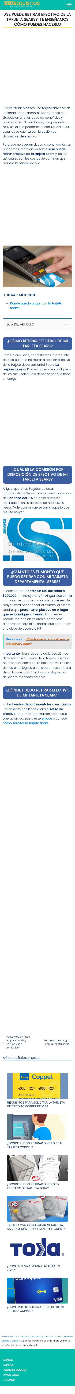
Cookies (9, 1380)
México (8, 1360)
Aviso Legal (11, 1375)
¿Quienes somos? (15, 1370)
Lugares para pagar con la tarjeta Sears (56, 1042)
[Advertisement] (37, 67)
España (8, 1365)
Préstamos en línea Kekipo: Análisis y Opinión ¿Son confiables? (18, 1042)
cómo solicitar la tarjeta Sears (25, 723)
